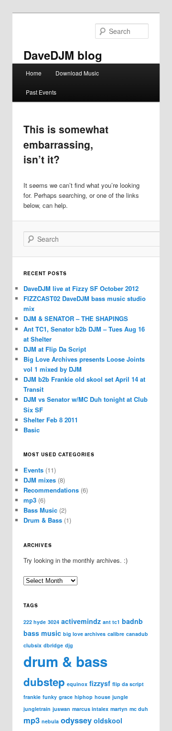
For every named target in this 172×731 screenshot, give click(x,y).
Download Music (77, 73)
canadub (137, 633)
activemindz (81, 621)
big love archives (84, 633)
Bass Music (40, 510)
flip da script (128, 684)
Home (34, 73)
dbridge (53, 645)
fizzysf (99, 683)
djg (69, 645)
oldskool (108, 720)
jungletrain (37, 708)
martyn (119, 708)
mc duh (138, 708)
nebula (50, 721)
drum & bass (65, 661)
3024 (53, 621)
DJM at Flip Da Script (54, 349)
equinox (77, 684)
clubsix (32, 645)
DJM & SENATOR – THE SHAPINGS (75, 318)
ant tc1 (111, 621)
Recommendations (51, 489)
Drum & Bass (42, 520)
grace (66, 696)
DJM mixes (39, 479)
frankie (32, 696)
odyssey (76, 720)
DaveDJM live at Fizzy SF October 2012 (81, 288)
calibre (116, 633)
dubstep (44, 681)
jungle (120, 696)
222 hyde (34, 621)
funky (50, 696)
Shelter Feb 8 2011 (50, 419)
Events (33, 469)
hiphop (84, 696)
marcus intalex (90, 708)
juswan (61, 708)
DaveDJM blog (62, 55)
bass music (42, 633)
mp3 (29, 500)
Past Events (41, 92)
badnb (132, 621)
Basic (31, 429)
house (102, 696)
